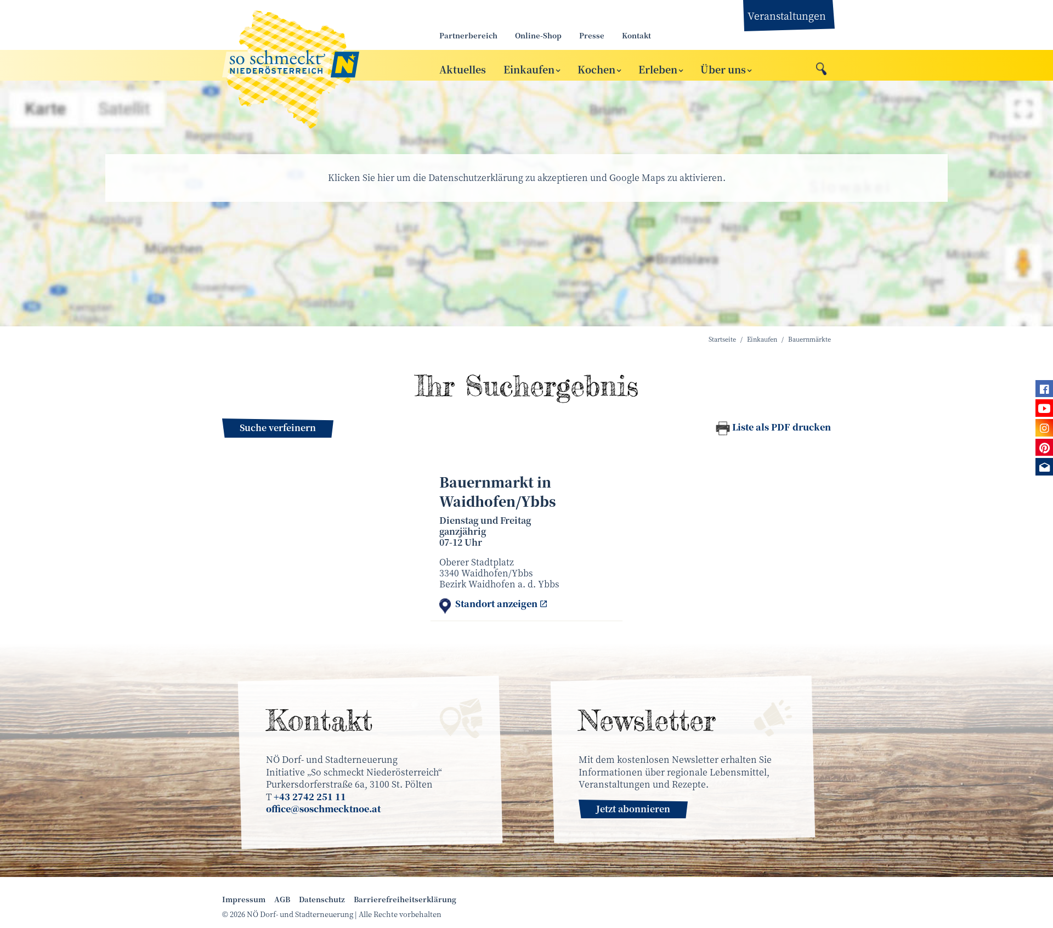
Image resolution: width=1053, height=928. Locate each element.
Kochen (596, 68)
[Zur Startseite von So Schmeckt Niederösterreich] (318, 65)
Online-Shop (538, 35)
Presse (591, 35)
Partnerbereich (468, 35)
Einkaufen (528, 68)
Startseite (722, 339)
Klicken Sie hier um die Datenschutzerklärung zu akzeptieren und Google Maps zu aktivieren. (527, 177)
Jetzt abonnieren (633, 808)
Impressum (243, 899)
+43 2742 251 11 (310, 796)
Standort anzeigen (496, 604)
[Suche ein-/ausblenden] (821, 66)
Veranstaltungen (787, 15)
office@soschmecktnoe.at (323, 808)
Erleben (657, 68)
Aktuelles (462, 68)
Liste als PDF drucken (781, 427)
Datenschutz (322, 899)
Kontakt (636, 35)
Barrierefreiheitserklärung (405, 899)
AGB (282, 899)
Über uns (723, 68)
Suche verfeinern (278, 427)
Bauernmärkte (809, 339)
